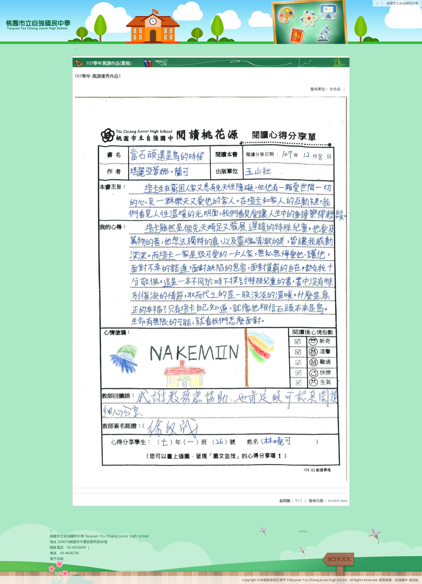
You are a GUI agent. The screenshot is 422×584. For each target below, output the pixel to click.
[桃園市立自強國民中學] (36, 24)
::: (377, 3)
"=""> (303, 531)
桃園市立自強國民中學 (402, 3)
